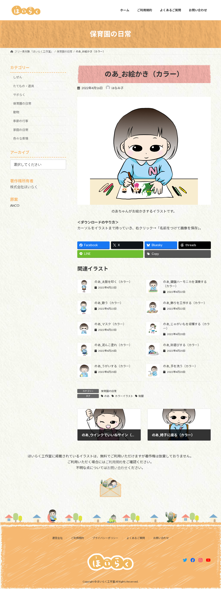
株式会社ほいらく (24, 187)
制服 (141, 396)
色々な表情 (20, 138)
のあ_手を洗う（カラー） (180, 366)
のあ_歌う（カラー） (109, 303)
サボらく (19, 94)
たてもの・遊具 (23, 86)
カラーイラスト (124, 396)
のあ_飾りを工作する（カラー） (185, 303)
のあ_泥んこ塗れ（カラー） (113, 345)
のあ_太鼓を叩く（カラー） (113, 281)
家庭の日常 (20, 129)
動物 (16, 112)
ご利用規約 (114, 462)
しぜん (17, 77)
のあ (106, 396)
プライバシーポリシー (105, 538)
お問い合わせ (117, 468)
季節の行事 (20, 121)
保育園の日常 (109, 391)
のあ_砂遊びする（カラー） (182, 345)
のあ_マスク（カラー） (110, 324)
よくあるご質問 (136, 538)
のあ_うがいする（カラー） (113, 366)
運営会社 (57, 538)
